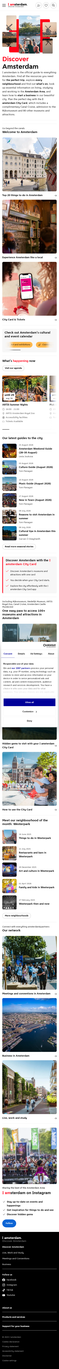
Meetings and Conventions (15, 1259)
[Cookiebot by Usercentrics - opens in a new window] (43, 646)
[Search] (53, 5)
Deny (29, 720)
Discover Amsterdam (13, 1247)
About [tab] (51, 653)
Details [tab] (21, 653)
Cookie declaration (10, 1342)
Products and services (13, 1317)
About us (7, 1308)
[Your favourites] (46, 5)
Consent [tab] (8, 653)
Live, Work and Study (13, 1253)
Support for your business (15, 1326)
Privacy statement (10, 1346)
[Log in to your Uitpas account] (39, 5)
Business (6, 1264)
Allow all (29, 702)
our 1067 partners (21, 668)
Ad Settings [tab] (36, 653)
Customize (27, 711)
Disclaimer (7, 1356)
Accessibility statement (13, 1351)
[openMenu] (4, 5)
